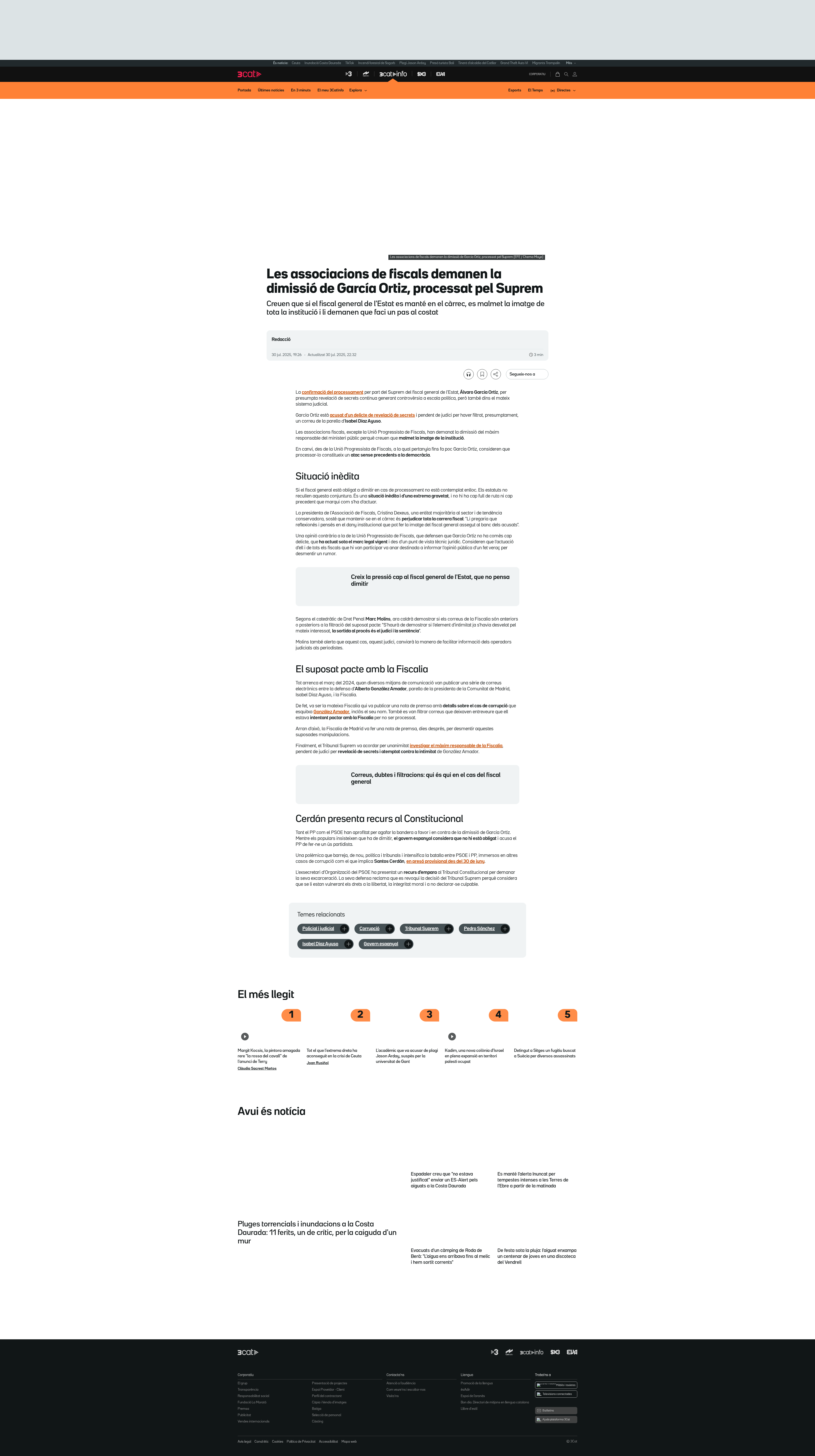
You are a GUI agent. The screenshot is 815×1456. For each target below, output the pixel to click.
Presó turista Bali (442, 63)
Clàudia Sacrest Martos (257, 1068)
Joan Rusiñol (318, 1063)
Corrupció (369, 929)
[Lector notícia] (469, 374)
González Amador (331, 712)
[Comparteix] (496, 374)
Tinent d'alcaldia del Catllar (477, 63)
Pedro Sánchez (479, 929)
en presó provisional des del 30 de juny (445, 861)
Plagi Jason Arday (412, 63)
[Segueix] (344, 929)
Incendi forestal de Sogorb (376, 63)
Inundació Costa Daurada (323, 63)
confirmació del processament (332, 392)
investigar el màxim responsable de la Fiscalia (456, 746)
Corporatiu (537, 74)
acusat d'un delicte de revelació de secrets (372, 415)
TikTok (349, 63)
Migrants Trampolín (546, 63)
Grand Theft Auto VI (514, 63)
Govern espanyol (381, 944)
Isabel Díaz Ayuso (320, 944)
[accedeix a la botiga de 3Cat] (558, 74)
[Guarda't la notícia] (482, 374)
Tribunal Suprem (421, 929)
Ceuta (296, 63)
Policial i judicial (318, 929)
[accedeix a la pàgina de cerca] (566, 74)
